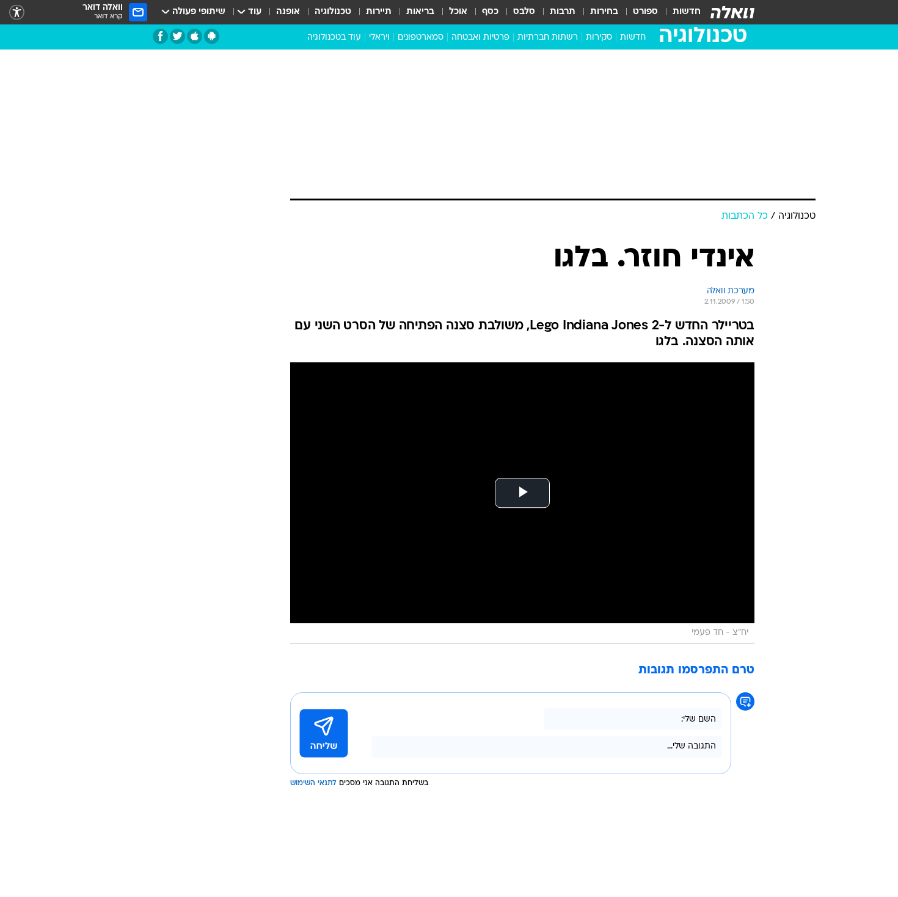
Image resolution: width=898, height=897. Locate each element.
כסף (490, 11)
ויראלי (379, 38)
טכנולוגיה (333, 11)
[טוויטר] (177, 36)
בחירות (604, 11)
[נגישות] (16, 12)
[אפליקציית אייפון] (194, 36)
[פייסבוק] (160, 36)
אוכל (458, 11)
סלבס (524, 11)
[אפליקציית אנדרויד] (211, 36)
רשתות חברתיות (547, 38)
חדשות (687, 11)
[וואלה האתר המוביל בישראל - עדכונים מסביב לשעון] (732, 12)
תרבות (562, 11)
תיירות (379, 11)
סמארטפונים (421, 38)
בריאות (420, 11)
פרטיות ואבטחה (480, 38)
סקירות (599, 38)
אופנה (288, 11)
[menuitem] (679, 12)
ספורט (645, 11)
